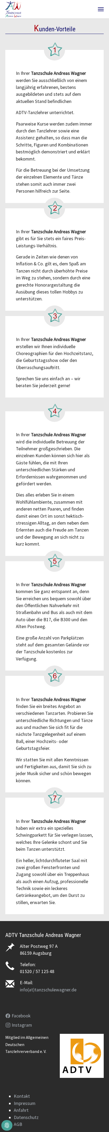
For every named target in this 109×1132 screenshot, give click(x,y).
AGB (18, 1124)
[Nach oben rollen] (97, 1120)
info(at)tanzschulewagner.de (48, 990)
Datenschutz (26, 1117)
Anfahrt (21, 1110)
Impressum (24, 1103)
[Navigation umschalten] (101, 9)
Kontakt (22, 1096)
